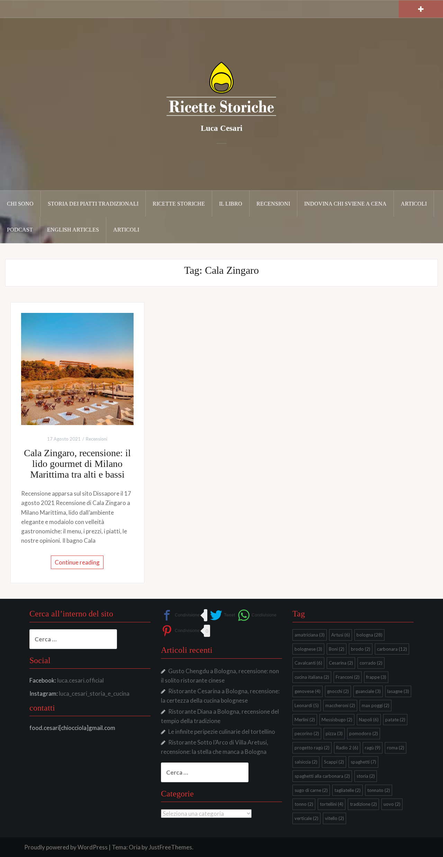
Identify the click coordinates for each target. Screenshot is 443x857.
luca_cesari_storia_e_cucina (94, 693)
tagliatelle (347, 790)
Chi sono (20, 204)
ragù (372, 747)
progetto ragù (312, 747)
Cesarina (341, 663)
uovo (391, 804)
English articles (73, 230)
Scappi (334, 762)
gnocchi (338, 691)
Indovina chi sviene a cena (345, 204)
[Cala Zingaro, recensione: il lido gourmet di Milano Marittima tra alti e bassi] (77, 368)
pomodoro (363, 733)
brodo (360, 649)
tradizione (363, 804)
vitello (334, 818)
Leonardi (307, 705)
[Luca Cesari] (221, 88)
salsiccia (306, 762)
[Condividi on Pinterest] (180, 631)
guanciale (368, 691)
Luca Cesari (221, 128)
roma (395, 747)
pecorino (307, 733)
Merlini (305, 719)
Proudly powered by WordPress (66, 847)
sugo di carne (311, 790)
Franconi (348, 677)
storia (365, 776)
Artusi (340, 635)
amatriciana (310, 635)
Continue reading (77, 562)
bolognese (308, 649)
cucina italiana (312, 677)
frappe (376, 677)
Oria (135, 847)
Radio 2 (347, 747)
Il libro (230, 204)
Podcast (20, 230)
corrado (371, 663)
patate (395, 719)
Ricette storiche (179, 204)
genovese (307, 691)
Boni (336, 649)
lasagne (398, 691)
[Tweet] (222, 615)
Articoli (414, 204)
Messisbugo (337, 719)
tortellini (331, 804)
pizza (334, 733)
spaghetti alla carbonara (322, 776)
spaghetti (363, 762)
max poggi (375, 705)
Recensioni (273, 204)
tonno (304, 804)
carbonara (392, 649)
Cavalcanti (308, 663)
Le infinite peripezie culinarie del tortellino (221, 731)
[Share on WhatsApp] (257, 615)
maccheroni (340, 705)
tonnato (378, 790)
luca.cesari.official (80, 680)
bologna (369, 635)
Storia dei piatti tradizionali (93, 204)
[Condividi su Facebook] (180, 615)
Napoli (369, 719)
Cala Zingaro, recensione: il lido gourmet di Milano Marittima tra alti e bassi (77, 464)
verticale (306, 818)
